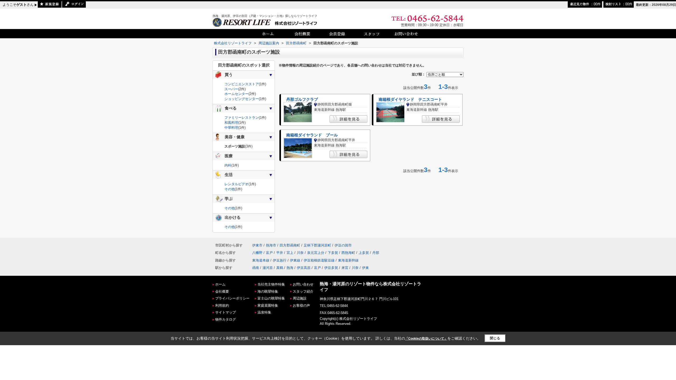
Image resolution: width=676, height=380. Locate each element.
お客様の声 (301, 305)
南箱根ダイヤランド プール (312, 135)
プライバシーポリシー (232, 298)
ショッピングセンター (241, 99)
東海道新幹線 (348, 260)
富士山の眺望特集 (271, 298)
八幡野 (257, 253)
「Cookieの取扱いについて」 (426, 338)
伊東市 (257, 245)
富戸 (269, 253)
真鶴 (279, 268)
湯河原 (267, 268)
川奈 (300, 253)
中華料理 (231, 128)
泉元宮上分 (315, 253)
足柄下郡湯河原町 (317, 245)
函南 (255, 268)
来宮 (344, 268)
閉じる (495, 338)
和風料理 (231, 123)
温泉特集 (264, 312)
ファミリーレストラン (241, 118)
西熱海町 (348, 253)
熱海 (290, 268)
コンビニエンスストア (241, 84)
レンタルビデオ (236, 184)
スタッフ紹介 (303, 291)
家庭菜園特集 (267, 305)
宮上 (290, 253)
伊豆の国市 (343, 245)
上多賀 (364, 253)
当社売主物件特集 (271, 284)
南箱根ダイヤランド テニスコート (410, 99)
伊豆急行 (280, 260)
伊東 (365, 268)
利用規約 (222, 305)
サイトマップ (225, 312)
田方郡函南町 (290, 245)
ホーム (220, 284)
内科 (227, 165)
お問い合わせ (303, 284)
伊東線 (295, 260)
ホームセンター (236, 94)
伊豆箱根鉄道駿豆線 (319, 260)
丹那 (375, 253)
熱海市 (271, 245)
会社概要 (222, 291)
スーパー (231, 89)
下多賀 (333, 253)
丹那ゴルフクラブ (302, 99)
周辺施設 (300, 298)
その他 (229, 189)
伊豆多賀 (331, 268)
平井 (279, 253)
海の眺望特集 (267, 291)
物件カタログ (225, 319)
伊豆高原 (304, 268)
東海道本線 (260, 260)
